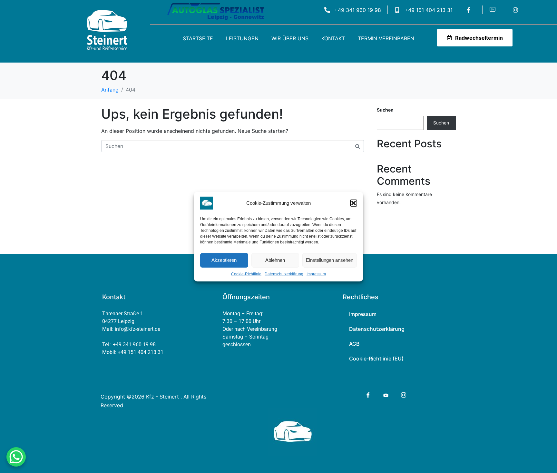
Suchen (385, 110)
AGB (354, 343)
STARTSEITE (198, 38)
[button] (353, 203)
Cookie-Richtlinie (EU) (376, 358)
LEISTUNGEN (242, 38)
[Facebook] (368, 395)
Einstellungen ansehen (329, 260)
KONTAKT (333, 38)
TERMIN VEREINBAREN (386, 38)
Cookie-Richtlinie (246, 273)
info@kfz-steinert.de (137, 329)
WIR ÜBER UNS (289, 38)
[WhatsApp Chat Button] (16, 457)
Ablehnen (275, 260)
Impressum (316, 273)
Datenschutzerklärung (284, 273)
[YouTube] (385, 395)
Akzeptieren (224, 260)
